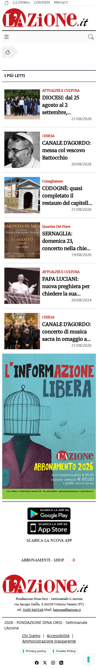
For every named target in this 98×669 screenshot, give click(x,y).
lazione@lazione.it (67, 610)
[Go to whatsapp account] (61, 663)
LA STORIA (21, 2)
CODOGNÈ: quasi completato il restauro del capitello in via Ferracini (66, 196)
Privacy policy (36, 651)
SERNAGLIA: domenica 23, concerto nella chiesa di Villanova (67, 241)
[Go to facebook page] (37, 663)
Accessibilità (58, 635)
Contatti (42, 2)
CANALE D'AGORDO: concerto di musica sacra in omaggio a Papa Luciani (66, 332)
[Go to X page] (45, 663)
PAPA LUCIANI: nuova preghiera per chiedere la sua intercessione (66, 286)
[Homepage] (7, 52)
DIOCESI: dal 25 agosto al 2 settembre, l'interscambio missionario (60, 105)
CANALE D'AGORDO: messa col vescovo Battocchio (66, 150)
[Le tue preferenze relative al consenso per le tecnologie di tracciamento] (88, 659)
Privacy (61, 2)
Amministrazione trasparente (49, 641)
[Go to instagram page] (53, 663)
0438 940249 (33, 610)
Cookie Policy (66, 651)
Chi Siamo (31, 635)
